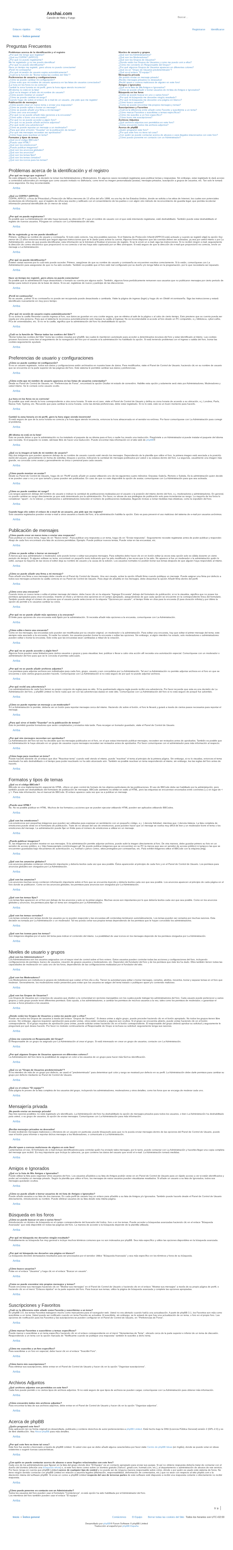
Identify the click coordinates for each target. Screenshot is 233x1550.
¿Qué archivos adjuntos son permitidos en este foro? (146, 122)
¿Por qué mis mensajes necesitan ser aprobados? (35, 132)
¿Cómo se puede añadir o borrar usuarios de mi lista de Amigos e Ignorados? (159, 90)
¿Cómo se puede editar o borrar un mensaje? (33, 107)
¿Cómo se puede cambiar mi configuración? (32, 80)
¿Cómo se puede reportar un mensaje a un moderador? (38, 127)
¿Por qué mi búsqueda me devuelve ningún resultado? (148, 97)
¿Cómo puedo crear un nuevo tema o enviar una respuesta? (41, 105)
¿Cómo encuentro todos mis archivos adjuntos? (144, 125)
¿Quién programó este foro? (133, 130)
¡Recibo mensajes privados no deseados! (140, 80)
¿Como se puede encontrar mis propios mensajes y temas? (150, 105)
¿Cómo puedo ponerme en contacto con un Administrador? (150, 137)
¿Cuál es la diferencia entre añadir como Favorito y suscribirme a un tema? (158, 110)
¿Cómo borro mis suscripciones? (135, 117)
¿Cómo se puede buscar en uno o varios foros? (144, 95)
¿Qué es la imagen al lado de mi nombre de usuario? (37, 92)
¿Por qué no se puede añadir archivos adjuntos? (34, 122)
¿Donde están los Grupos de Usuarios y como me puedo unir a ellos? (155, 62)
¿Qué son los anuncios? (21, 152)
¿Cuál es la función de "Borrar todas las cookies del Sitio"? (40, 75)
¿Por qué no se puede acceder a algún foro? (32, 120)
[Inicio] (27, 15)
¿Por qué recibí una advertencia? (26, 125)
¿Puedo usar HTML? (19, 142)
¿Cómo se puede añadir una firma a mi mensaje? (35, 110)
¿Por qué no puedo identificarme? (27, 65)
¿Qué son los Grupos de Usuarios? (137, 60)
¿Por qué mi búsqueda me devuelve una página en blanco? (150, 100)
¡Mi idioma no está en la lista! (24, 90)
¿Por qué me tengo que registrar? (26, 55)
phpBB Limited (134, 1429)
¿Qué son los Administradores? (135, 55)
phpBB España (130, 1526)
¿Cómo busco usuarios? (131, 102)
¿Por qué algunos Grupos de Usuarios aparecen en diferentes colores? (156, 67)
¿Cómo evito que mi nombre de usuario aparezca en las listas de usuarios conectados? (55, 82)
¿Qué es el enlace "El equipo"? (135, 72)
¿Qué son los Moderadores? (134, 57)
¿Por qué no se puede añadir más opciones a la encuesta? (40, 115)
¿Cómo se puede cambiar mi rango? (28, 97)
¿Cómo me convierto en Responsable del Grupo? (145, 65)
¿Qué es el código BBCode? (24, 140)
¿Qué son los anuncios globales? (26, 150)
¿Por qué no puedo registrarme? (26, 60)
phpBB (150, 440)
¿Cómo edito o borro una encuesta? (28, 117)
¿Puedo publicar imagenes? (23, 147)
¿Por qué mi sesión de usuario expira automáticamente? (38, 72)
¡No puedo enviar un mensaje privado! (139, 77)
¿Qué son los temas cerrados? (25, 157)
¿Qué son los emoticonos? (23, 145)
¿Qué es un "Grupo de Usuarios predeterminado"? (145, 70)
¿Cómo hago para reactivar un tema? (28, 135)
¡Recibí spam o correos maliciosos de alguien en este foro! (149, 82)
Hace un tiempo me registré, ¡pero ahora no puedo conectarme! (42, 67)
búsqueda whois (51, 1467)
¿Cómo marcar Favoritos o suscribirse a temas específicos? (150, 112)
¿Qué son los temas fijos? (22, 155)
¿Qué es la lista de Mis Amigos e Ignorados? (142, 87)
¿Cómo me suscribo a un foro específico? (140, 115)
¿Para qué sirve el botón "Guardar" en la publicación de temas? (42, 130)
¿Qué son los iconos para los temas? (28, 160)
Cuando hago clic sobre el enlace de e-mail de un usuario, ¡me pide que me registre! (53, 100)
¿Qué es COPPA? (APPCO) (23, 57)
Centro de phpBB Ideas (159, 1447)
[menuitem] (36, 29)
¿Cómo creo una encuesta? (23, 112)
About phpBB (42, 1431)
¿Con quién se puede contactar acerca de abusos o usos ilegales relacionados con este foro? (168, 135)
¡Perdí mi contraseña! (20, 70)
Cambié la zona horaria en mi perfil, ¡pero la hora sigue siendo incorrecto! (47, 87)
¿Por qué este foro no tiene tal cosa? (138, 132)
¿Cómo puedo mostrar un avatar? (26, 95)
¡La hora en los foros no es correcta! (28, 85)
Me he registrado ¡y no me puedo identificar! (32, 62)
